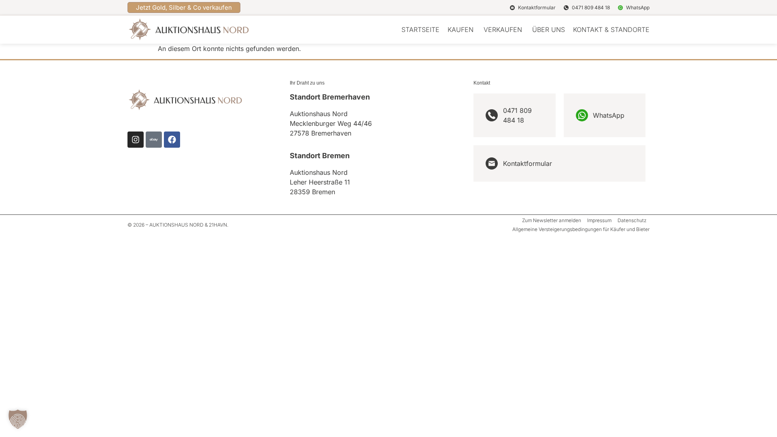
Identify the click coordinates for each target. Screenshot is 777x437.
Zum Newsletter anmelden (551, 220)
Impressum (599, 220)
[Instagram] (135, 140)
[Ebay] (154, 140)
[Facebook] (172, 140)
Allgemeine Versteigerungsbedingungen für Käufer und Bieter (581, 229)
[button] (18, 419)
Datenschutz (632, 220)
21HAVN (218, 225)
